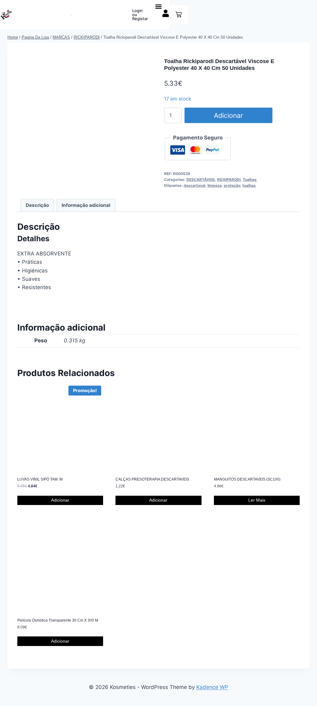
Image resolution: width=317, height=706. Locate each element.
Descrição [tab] (37, 205)
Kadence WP (212, 687)
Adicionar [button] (60, 500)
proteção (232, 185)
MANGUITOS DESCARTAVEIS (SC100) (247, 479)
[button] (159, 6)
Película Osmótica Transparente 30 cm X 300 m (57, 620)
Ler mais (256, 500)
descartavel (194, 185)
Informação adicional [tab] (86, 205)
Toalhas (250, 179)
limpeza (214, 185)
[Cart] (178, 14)
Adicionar (228, 115)
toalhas (249, 185)
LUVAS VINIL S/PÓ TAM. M (40, 479)
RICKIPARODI (229, 179)
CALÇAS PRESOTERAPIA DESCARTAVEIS (152, 479)
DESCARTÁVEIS (200, 179)
